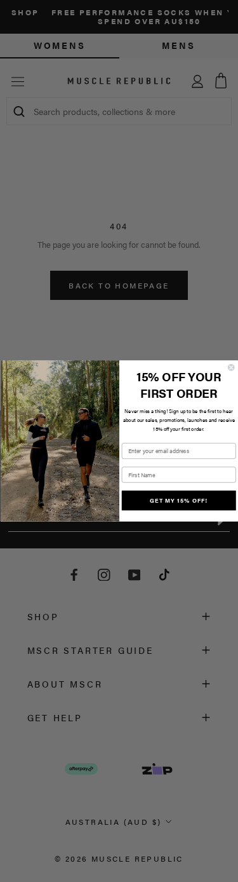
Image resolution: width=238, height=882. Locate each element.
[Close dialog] (231, 367)
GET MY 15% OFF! (178, 500)
